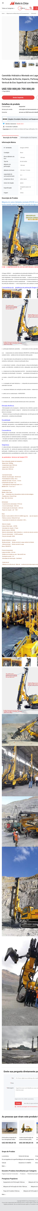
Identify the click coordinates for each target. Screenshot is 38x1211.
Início (3, 13)
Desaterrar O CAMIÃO (25, 1163)
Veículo (4, 1163)
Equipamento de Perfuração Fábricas (14, 1182)
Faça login (6, 129)
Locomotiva (5, 1156)
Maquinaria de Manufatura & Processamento (18, 13)
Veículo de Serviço (24, 1156)
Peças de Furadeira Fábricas (11, 1191)
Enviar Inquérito (18, 97)
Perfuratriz (33, 13)
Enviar (18, 1103)
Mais (3, 1194)
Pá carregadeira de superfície (10, 1159)
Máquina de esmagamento (26, 1159)
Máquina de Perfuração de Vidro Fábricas (15, 1186)
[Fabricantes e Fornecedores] (19, 3)
